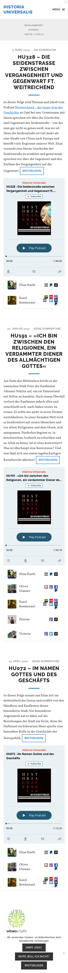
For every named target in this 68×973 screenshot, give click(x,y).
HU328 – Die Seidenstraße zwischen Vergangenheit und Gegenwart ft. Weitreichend (34, 72)
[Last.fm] (50, 297)
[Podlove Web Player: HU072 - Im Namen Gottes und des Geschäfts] (34, 794)
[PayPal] (55, 590)
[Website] (45, 285)
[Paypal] (50, 285)
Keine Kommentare (47, 328)
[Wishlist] (55, 285)
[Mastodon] (50, 300)
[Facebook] (55, 587)
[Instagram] (45, 587)
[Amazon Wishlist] (55, 619)
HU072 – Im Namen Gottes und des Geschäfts (34, 674)
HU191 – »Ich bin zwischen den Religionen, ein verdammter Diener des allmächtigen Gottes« (34, 351)
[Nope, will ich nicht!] (63, 953)
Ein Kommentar (45, 49)
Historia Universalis (18, 9)
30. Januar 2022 (18, 328)
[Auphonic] (55, 300)
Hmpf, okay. (34, 947)
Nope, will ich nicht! (34, 956)
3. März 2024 (21, 49)
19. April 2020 (18, 661)
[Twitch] (55, 297)
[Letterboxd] (45, 297)
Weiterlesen (31, 170)
